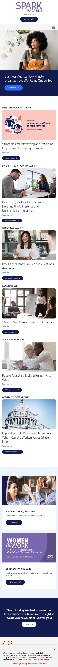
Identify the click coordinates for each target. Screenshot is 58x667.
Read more (6, 152)
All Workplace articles (11, 451)
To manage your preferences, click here (29, 664)
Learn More (12, 523)
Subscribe (27, 625)
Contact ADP (27, 20)
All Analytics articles (10, 390)
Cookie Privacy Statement (37, 660)
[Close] (55, 649)
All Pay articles (9, 332)
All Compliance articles (11, 278)
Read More (10, 88)
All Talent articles (10, 158)
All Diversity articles (10, 220)
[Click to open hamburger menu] (53, 27)
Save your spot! (13, 583)
